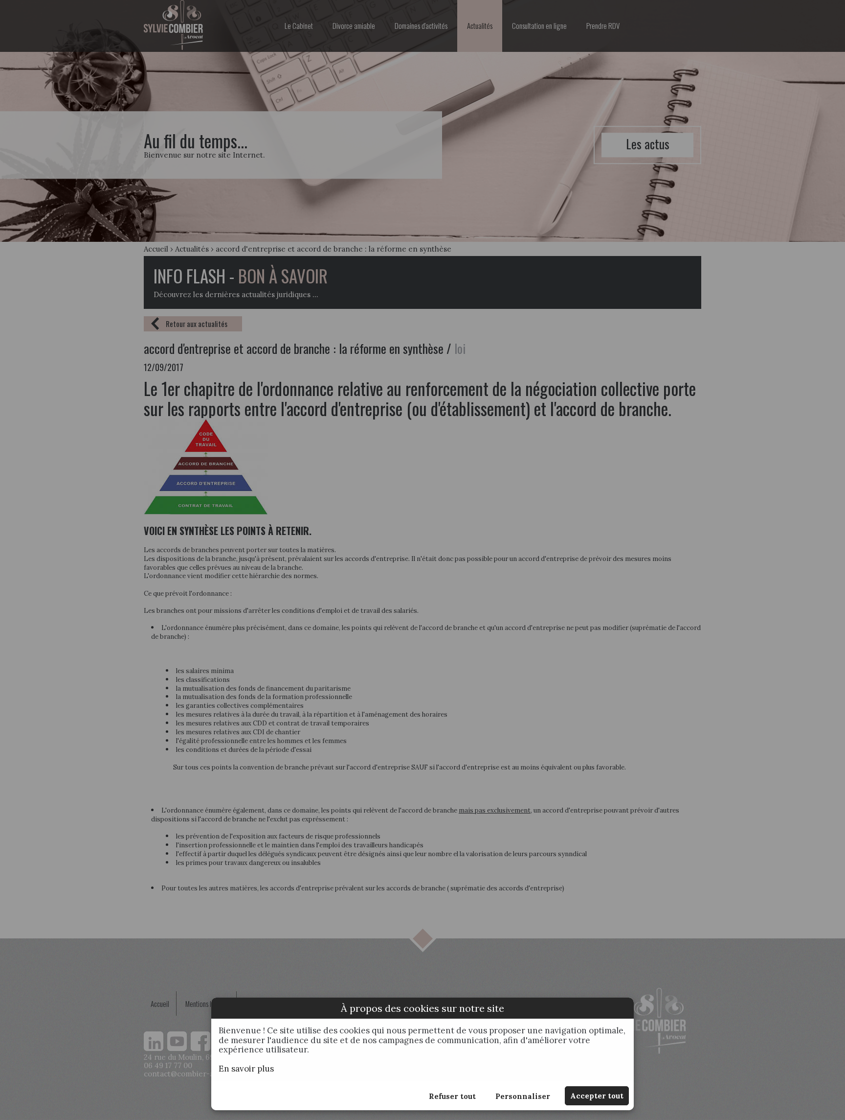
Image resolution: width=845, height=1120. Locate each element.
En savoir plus (246, 1068)
